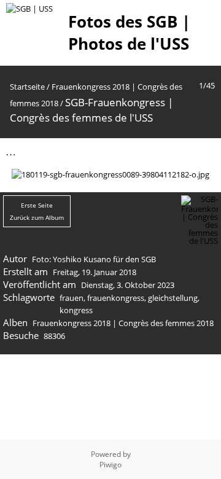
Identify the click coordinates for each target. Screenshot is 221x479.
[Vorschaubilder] (153, 151)
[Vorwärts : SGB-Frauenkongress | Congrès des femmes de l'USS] (204, 151)
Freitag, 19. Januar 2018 (94, 272)
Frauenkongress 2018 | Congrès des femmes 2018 (123, 323)
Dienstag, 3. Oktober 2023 (127, 284)
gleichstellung (173, 297)
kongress (76, 310)
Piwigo (110, 464)
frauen (71, 297)
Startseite (27, 86)
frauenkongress (115, 297)
